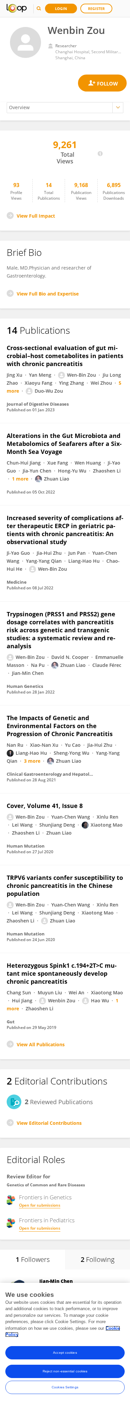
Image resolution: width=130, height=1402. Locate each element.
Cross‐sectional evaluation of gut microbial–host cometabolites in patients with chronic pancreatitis (65, 356)
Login (61, 8)
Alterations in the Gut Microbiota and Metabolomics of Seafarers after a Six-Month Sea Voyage (64, 444)
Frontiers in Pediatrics (47, 1220)
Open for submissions (39, 1205)
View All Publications (41, 1044)
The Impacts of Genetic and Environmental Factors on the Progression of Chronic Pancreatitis (60, 726)
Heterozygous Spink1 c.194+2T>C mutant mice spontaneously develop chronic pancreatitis (62, 973)
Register (96, 8)
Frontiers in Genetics (45, 1197)
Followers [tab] (33, 1259)
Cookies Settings (65, 1387)
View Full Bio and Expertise (48, 294)
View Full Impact (36, 216)
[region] (65, 1342)
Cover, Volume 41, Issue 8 (45, 806)
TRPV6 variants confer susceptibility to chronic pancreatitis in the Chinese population (65, 886)
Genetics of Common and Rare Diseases (46, 1185)
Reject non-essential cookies (65, 1371)
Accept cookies (65, 1352)
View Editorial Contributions (49, 1123)
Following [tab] (97, 1259)
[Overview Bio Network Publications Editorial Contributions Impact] (65, 107)
